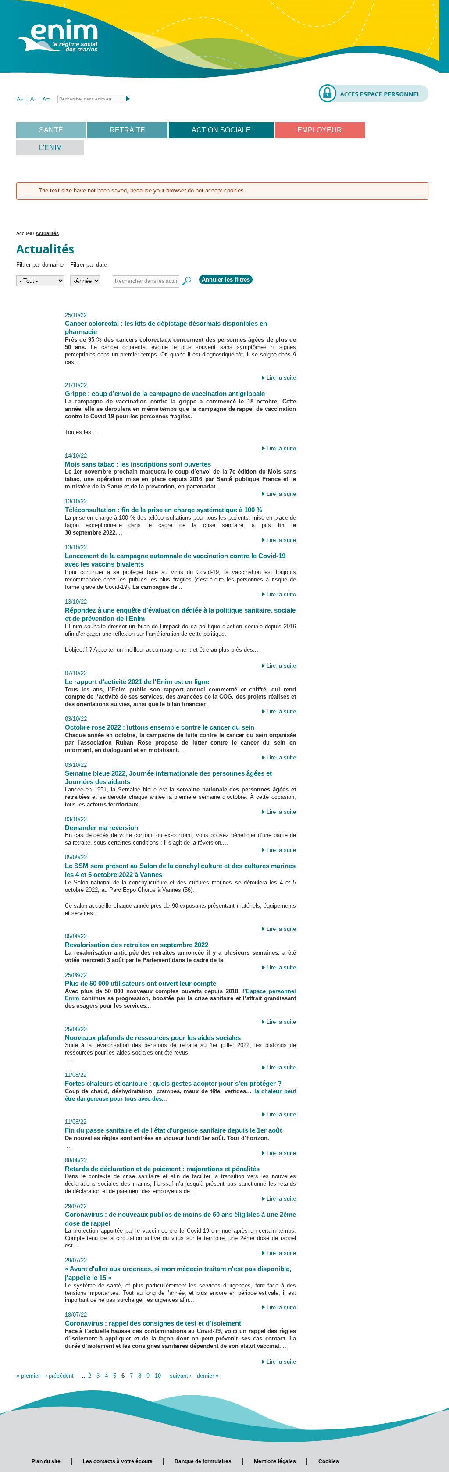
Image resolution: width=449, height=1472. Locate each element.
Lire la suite (281, 377)
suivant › (181, 1375)
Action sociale (221, 130)
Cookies (328, 1461)
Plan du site (46, 1461)
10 (158, 1375)
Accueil (24, 233)
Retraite (127, 130)
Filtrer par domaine (40, 264)
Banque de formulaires (203, 1461)
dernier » (208, 1375)
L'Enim (50, 147)
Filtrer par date (88, 264)
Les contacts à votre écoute (118, 1461)
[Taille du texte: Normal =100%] (46, 99)
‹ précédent (59, 1375)
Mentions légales (275, 1461)
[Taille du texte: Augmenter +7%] (19, 99)
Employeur (319, 130)
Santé (51, 130)
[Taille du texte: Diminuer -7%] (32, 99)
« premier (28, 1375)
